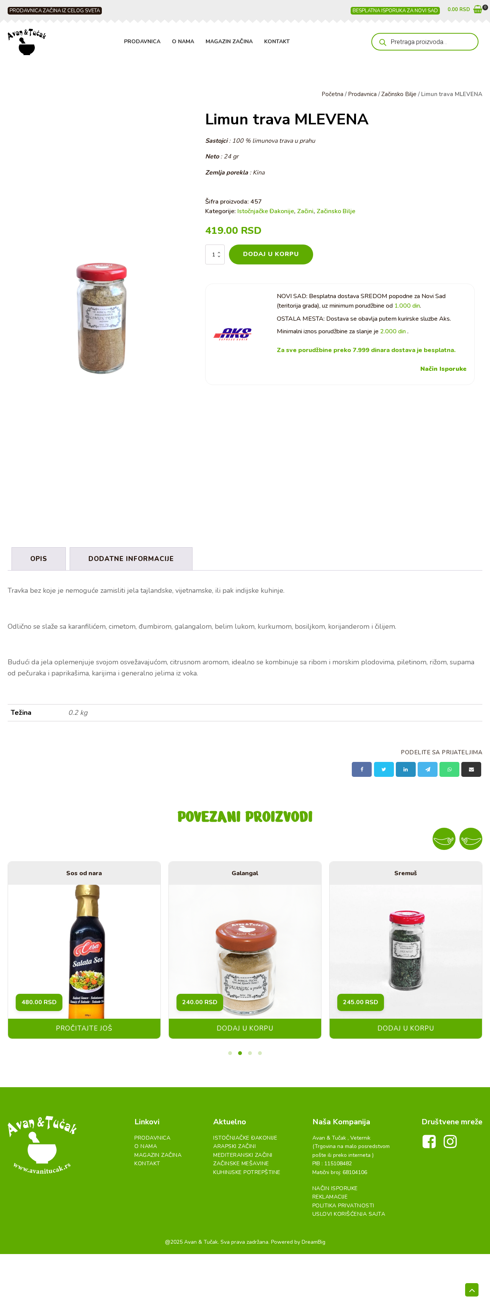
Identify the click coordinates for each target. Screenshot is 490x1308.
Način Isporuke (443, 369)
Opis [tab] (38, 559)
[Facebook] (362, 769)
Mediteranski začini (243, 1155)
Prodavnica (142, 41)
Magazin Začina (229, 41)
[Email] (471, 769)
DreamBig (313, 1242)
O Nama (183, 41)
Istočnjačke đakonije (245, 1138)
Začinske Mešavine (241, 1163)
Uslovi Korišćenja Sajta (348, 1214)
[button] (465, 11)
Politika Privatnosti (343, 1205)
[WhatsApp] (449, 769)
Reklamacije (330, 1196)
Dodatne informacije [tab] (131, 559)
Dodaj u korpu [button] (245, 1028)
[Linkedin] (406, 769)
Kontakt (277, 41)
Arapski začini (234, 1146)
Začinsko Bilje (398, 94)
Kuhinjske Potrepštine (247, 1172)
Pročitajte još (84, 1028)
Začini (305, 211)
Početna (332, 94)
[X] (384, 769)
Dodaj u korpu (271, 254)
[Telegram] (428, 769)
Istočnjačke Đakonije (265, 211)
